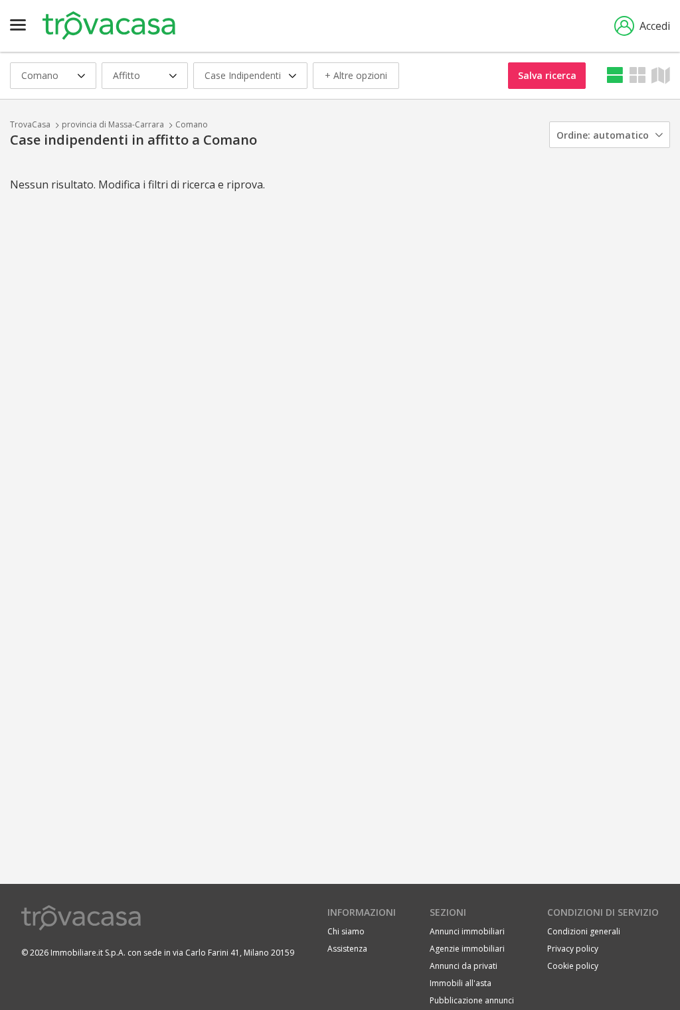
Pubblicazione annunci (472, 1000)
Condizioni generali (583, 931)
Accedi (654, 26)
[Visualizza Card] (637, 75)
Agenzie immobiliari (467, 948)
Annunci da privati (463, 966)
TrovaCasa (30, 124)
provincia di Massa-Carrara (113, 124)
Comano (191, 124)
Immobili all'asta (460, 983)
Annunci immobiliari (467, 931)
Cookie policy (572, 966)
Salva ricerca (547, 75)
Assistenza (347, 948)
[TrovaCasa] (108, 25)
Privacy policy (572, 948)
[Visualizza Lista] (615, 75)
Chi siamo (346, 931)
